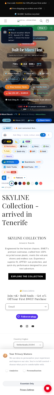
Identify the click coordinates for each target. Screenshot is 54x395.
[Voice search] (48, 135)
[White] (32, 183)
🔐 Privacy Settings (27, 291)
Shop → (42, 28)
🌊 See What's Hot (17, 87)
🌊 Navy (35, 146)
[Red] (24, 183)
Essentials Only (27, 384)
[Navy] (19, 183)
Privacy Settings (27, 390)
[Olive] (28, 183)
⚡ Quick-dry (19, 151)
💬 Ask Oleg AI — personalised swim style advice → (28, 101)
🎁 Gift (32, 151)
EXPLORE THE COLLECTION (27, 276)
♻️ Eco (46, 146)
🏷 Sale (7, 151)
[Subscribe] (45, 306)
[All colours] (11, 183)
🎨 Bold (43, 151)
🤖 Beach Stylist (44, 120)
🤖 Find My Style (37, 87)
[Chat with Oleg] (48, 388)
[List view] (8, 178)
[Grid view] (4, 178)
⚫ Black (23, 146)
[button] (5, 21)
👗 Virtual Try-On (41, 93)
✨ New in (8, 156)
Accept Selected (27, 377)
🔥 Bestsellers (10, 146)
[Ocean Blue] (36, 183)
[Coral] (40, 183)
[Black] (15, 183)
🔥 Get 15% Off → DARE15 (17, 93)
